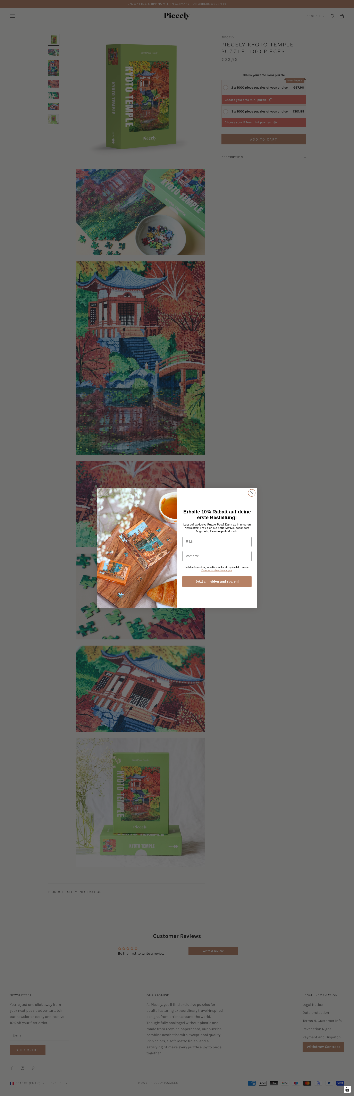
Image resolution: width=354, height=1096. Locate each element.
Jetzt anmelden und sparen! (217, 581)
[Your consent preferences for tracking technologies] (347, 1089)
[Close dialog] (251, 492)
